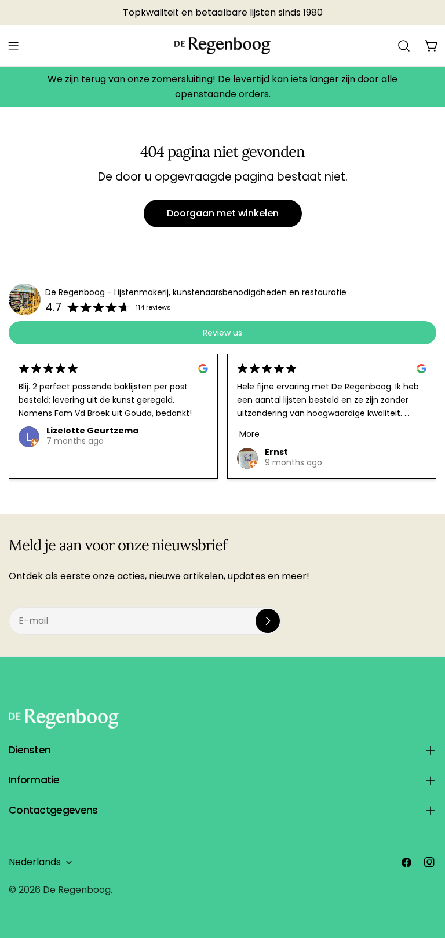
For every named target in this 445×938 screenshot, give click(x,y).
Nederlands (35, 862)
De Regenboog (77, 889)
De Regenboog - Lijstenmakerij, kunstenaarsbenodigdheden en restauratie (195, 292)
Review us (222, 333)
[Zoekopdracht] (403, 45)
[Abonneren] (268, 621)
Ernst (276, 452)
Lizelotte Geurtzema (92, 430)
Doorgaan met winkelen (223, 213)
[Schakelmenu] (13, 45)
